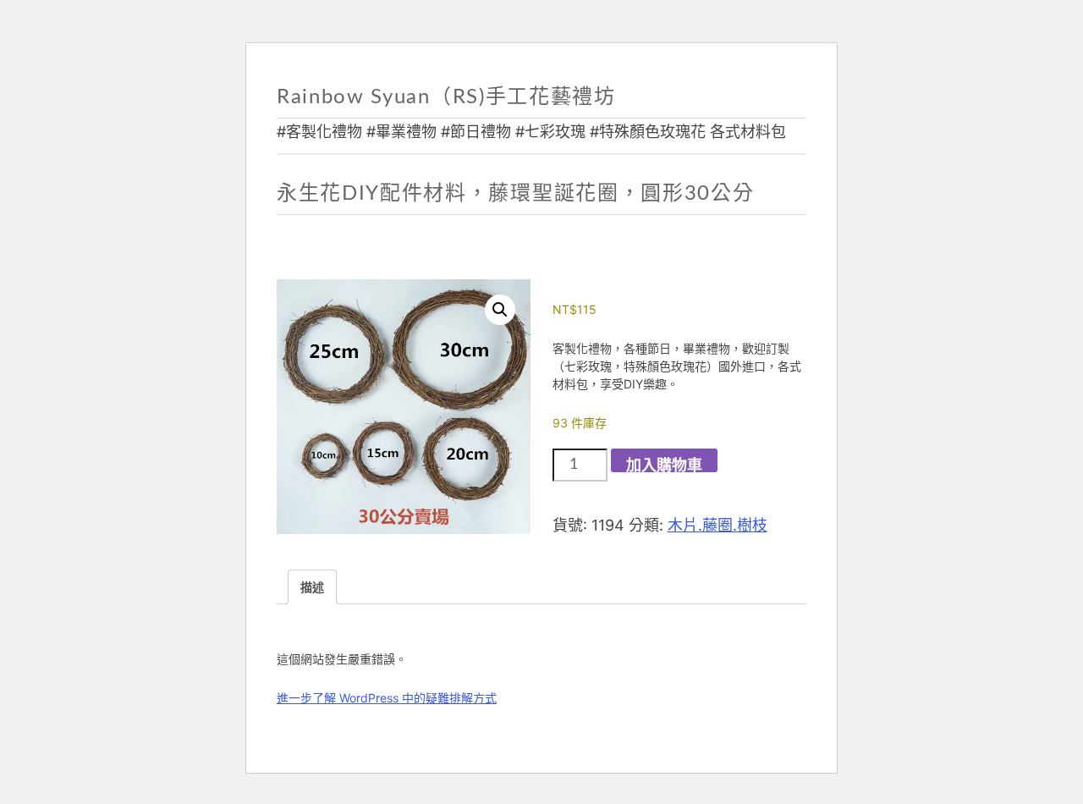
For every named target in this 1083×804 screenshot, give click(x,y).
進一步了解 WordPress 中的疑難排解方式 (387, 698)
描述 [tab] (312, 587)
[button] (500, 310)
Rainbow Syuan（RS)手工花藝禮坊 (446, 97)
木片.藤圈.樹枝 (717, 525)
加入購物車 (664, 465)
